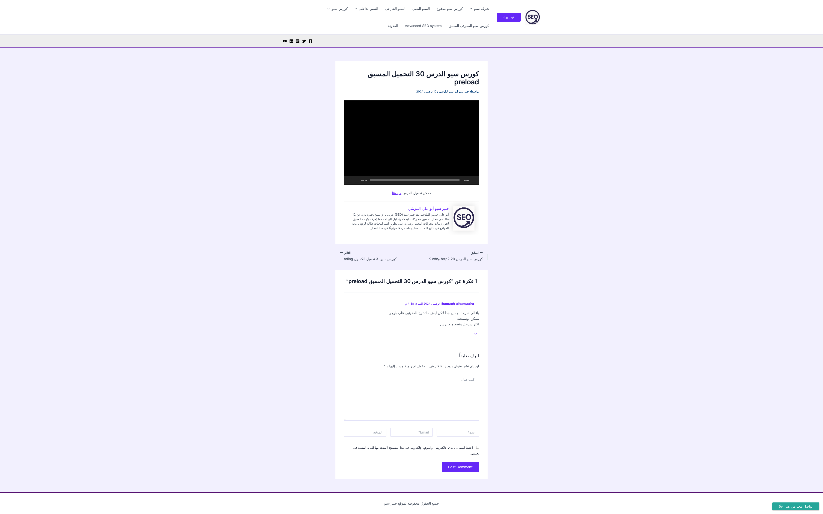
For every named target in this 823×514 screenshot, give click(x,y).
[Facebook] (310, 41)
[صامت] (356, 180)
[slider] (415, 180)
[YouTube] (285, 41)
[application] (411, 142)
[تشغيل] (473, 180)
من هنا (396, 193)
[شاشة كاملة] (349, 180)
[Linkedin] (291, 41)
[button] (509, 17)
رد (475, 332)
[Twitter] (304, 41)
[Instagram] (298, 41)
